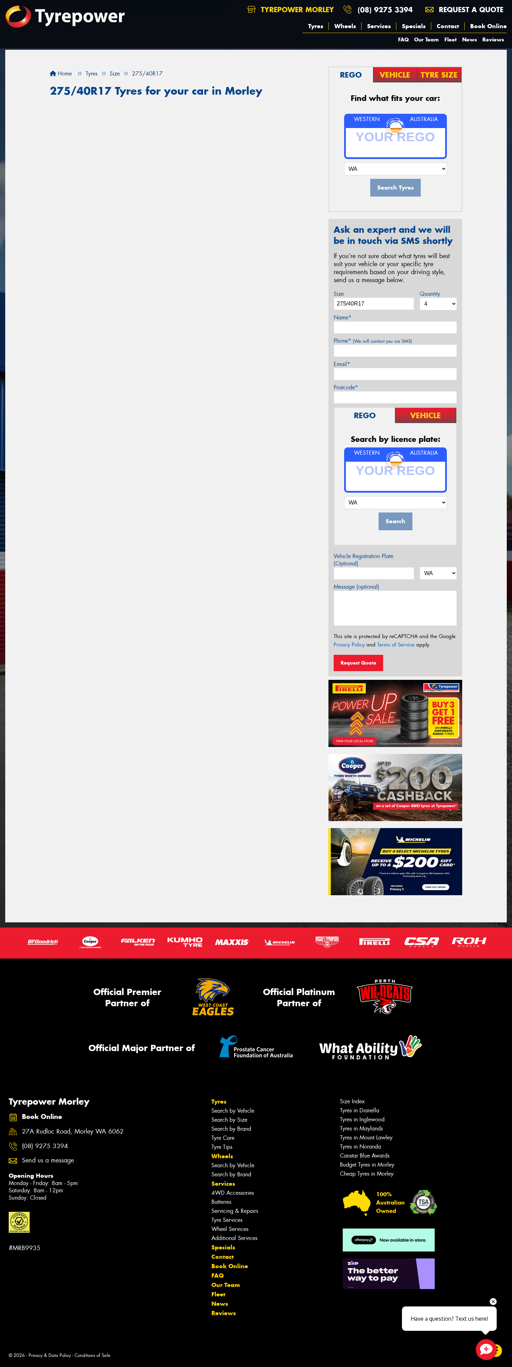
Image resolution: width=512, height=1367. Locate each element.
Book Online (488, 26)
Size (339, 293)
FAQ (403, 39)
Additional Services (234, 1238)
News (469, 39)
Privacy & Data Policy (50, 1355)
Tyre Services (226, 1220)
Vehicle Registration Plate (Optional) (363, 560)
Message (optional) (356, 586)
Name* (342, 317)
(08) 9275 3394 (385, 9)
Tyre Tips (221, 1147)
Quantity (430, 293)
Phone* (373, 340)
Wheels (345, 26)
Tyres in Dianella (359, 1110)
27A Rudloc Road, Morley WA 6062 (73, 1132)
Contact (448, 26)
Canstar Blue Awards (364, 1155)
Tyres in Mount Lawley (366, 1137)
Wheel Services (229, 1229)
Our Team (426, 39)
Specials (414, 26)
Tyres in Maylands (361, 1128)
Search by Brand (231, 1128)
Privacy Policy (349, 644)
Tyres (315, 26)
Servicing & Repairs (234, 1211)
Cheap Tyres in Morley (367, 1173)
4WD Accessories (232, 1193)
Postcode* (346, 387)
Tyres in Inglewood (362, 1119)
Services (379, 26)
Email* (342, 364)
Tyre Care (222, 1138)
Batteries (221, 1202)
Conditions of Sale (92, 1355)
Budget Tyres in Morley (367, 1164)
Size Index (352, 1101)
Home (64, 73)
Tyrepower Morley (296, 9)
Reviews (493, 39)
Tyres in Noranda (360, 1146)
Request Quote (358, 663)
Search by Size (229, 1119)
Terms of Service (395, 644)
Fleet (450, 39)
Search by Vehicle (232, 1110)
